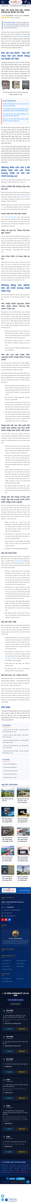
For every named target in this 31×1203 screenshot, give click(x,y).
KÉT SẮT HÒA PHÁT (21, 960)
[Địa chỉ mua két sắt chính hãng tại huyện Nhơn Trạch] (7, 870)
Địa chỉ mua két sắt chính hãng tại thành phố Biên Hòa (23, 840)
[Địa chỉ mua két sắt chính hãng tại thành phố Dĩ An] (23, 870)
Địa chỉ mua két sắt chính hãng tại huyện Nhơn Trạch (7, 879)
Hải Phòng (16, 1168)
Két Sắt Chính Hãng (7, 969)
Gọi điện (9, 1029)
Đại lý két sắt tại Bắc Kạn (10, 767)
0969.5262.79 (8, 1123)
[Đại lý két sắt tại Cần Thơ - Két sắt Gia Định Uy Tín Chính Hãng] (23, 792)
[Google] (6, 919)
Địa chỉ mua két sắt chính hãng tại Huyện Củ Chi (7, 839)
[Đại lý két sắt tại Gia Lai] (7, 792)
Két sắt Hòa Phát (18, 560)
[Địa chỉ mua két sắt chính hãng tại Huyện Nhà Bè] (7, 812)
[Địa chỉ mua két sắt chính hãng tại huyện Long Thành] (23, 850)
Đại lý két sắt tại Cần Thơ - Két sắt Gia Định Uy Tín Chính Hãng (23, 801)
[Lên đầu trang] (28, 1181)
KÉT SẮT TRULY (6, 963)
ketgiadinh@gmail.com (10, 916)
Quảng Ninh (24, 1170)
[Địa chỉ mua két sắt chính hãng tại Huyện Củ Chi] (7, 831)
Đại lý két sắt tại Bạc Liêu (10, 774)
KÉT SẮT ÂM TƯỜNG (7, 981)
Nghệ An (17, 1170)
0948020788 (8, 1066)
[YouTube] (2, 919)
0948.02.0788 (8, 1046)
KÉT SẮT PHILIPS (21, 963)
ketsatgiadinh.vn (8, 913)
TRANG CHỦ (4, 5)
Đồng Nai (5, 1168)
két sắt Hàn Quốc (11, 217)
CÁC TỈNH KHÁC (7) (15, 1004)
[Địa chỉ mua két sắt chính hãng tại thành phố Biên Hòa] (23, 831)
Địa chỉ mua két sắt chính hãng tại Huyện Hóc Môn (23, 821)
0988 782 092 (8, 1146)
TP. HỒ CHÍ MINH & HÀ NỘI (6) (15, 1000)
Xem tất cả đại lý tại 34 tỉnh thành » (21, 1172)
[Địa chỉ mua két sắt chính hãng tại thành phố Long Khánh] (7, 850)
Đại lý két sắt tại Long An (10, 777)
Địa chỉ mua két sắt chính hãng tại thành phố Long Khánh (7, 859)
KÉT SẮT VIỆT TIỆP (6, 960)
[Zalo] (9, 919)
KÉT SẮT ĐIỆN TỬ (6, 978)
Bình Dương (12, 1165)
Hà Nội (10, 1168)
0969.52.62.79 (9, 1092)
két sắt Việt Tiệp (9, 658)
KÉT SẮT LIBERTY (6, 966)
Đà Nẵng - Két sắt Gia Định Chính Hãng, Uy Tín (20, 1166)
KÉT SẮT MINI (20, 978)
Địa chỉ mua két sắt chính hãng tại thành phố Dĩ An (23, 879)
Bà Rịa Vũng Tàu (4, 1165)
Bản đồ (23, 1029)
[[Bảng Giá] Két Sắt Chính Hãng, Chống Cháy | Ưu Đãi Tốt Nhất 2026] (15, 2)
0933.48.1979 (8, 1023)
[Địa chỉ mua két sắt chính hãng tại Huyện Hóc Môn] (23, 812)
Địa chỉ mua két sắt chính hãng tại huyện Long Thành (23, 859)
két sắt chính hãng (22, 36)
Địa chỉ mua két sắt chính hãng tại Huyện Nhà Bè (7, 821)
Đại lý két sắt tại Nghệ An (10, 764)
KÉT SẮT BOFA (20, 966)
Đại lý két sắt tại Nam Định (10, 770)
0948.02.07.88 (17, 1023)
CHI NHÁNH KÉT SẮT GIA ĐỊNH (18, 5)
